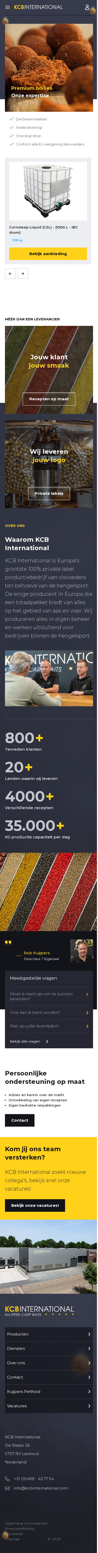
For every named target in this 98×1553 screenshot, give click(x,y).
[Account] (88, 7)
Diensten (16, 1348)
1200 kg (17, 240)
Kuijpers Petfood (23, 1391)
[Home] (38, 7)
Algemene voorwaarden (26, 1523)
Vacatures (17, 1405)
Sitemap (12, 1539)
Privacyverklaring (19, 1528)
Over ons (16, 1362)
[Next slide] (23, 273)
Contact (15, 1377)
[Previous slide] (10, 273)
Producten (17, 1334)
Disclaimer (14, 1534)
